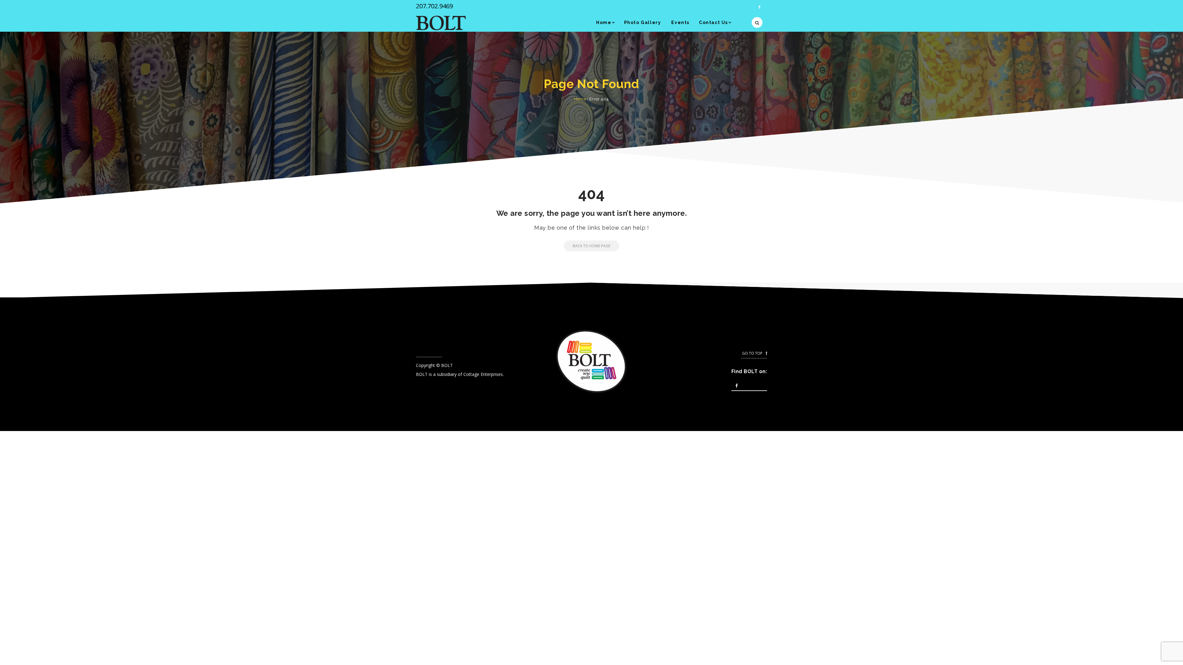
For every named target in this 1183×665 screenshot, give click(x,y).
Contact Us (713, 22)
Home (603, 22)
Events (680, 22)
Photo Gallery (642, 22)
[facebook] (759, 7)
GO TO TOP (752, 353)
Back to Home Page (591, 245)
